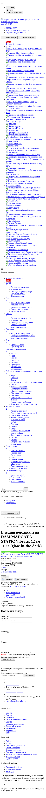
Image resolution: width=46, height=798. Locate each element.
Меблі (15, 201)
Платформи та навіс (33, 157)
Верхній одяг (24, 239)
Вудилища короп (29, 79)
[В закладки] (7, 579)
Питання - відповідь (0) (15, 597)
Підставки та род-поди (20, 393)
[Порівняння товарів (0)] (2, 507)
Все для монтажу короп (20, 303)
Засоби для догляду (32, 254)
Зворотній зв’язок (13, 726)
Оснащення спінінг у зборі (22, 322)
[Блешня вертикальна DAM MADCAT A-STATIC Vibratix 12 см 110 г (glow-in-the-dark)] (23, 556)
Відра (15, 141)
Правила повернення (14, 13)
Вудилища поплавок (34, 110)
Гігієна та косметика (33, 194)
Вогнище (20, 203)
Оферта (9, 722)
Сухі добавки (25, 137)
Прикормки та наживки (16, 752)
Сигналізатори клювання (21, 398)
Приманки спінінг (31, 95)
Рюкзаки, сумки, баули (20, 431)
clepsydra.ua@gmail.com (16, 32)
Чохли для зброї (28, 258)
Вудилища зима (28, 117)
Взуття (17, 241)
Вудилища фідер (29, 60)
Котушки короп (27, 71)
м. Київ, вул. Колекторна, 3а (17, 30)
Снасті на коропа (13, 748)
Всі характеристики (17, 586)
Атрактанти (23, 135)
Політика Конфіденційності (17, 719)
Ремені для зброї (29, 261)
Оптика (18, 223)
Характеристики (13, 593)
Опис (8, 590)
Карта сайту (11, 728)
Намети (18, 205)
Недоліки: (5, 652)
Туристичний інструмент (21, 435)
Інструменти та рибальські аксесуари (21, 150)
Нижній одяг (24, 236)
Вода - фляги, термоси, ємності (23, 191)
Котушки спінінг (29, 88)
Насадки (19, 130)
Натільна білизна (30, 234)
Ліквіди (18, 126)
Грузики (18, 144)
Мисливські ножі (30, 265)
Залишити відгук (8, 659)
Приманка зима (27, 115)
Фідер (8, 743)
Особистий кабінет (14, 767)
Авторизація (11, 503)
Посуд (16, 208)
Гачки (15, 152)
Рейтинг (4, 619)
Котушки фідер (27, 53)
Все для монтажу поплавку (21, 103)
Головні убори (26, 243)
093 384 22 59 (11, 28)
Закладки (10, 771)
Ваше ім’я (5, 616)
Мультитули (23, 230)
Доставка (10, 7)
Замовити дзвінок (14, 704)
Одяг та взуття (12, 759)
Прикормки (23, 132)
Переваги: (5, 642)
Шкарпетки (23, 250)
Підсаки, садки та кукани (21, 391)
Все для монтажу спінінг (21, 318)
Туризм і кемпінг (13, 757)
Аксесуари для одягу (34, 252)
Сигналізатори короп (35, 77)
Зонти (15, 146)
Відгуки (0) (10, 595)
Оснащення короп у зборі (21, 307)
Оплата (9, 10)
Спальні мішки (27, 214)
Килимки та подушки (35, 197)
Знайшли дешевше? (9, 572)
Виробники (11, 730)
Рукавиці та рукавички (20, 462)
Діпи (14, 124)
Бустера (18, 121)
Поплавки (21, 168)
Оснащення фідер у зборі (21, 291)
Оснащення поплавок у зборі (23, 336)
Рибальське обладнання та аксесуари (21, 754)
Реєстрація (10, 500)
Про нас (9, 715)
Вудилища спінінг (31, 97)
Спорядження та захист (20, 442)
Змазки (17, 174)
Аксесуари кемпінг (32, 188)
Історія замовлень (13, 769)
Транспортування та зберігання (19, 183)
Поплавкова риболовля (15, 745)
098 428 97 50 (6, 24)
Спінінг (9, 741)
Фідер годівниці (28, 62)
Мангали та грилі (30, 199)
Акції (8, 733)
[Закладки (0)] (2, 510)
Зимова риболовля (13, 750)
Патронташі (23, 263)
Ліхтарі (17, 221)
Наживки (20, 128)
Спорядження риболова (21, 402)
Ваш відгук (5, 632)
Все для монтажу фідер (20, 287)
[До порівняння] (21, 579)
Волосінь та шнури (32, 155)
